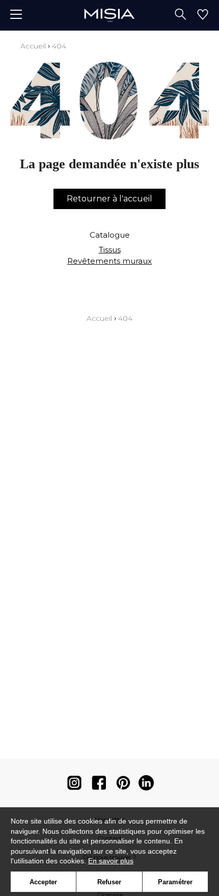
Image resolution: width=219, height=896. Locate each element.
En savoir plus (110, 861)
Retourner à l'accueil (109, 198)
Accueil (33, 45)
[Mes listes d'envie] (203, 15)
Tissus (110, 249)
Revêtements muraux (109, 261)
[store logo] (109, 15)
